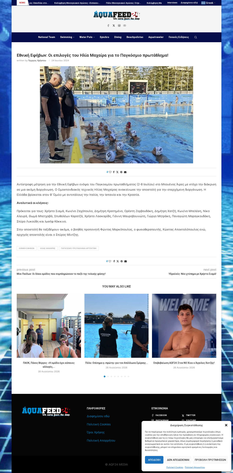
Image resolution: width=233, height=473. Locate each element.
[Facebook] (108, 25)
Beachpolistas (135, 37)
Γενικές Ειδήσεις (179, 37)
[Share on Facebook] (113, 172)
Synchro (104, 37)
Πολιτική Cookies (174, 467)
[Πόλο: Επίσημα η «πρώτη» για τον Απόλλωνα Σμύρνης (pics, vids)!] (116, 326)
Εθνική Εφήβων (26, 248)
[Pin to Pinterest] (121, 172)
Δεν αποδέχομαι (178, 459)
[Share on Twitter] (117, 172)
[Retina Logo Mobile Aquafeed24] (46, 411)
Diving (117, 37)
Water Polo (85, 37)
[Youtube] (124, 25)
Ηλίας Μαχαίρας (47, 248)
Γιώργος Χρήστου (37, 60)
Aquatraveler (156, 37)
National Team (46, 37)
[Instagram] (119, 25)
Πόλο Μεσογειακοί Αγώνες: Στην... (100, 3)
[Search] (195, 37)
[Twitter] (114, 25)
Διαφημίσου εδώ (189, 3)
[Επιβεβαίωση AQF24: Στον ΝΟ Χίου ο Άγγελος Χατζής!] (184, 326)
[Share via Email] (125, 172)
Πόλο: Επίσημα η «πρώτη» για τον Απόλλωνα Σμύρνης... (116, 362)
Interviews (172, 3)
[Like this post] (110, 172)
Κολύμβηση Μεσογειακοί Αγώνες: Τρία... (144, 3)
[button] (226, 425)
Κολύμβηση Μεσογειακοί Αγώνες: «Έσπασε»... (54, 3)
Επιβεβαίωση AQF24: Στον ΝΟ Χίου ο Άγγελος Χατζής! (184, 362)
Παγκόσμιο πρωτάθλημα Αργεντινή (78, 248)
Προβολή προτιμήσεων (210, 459)
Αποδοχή (154, 459)
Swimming (66, 37)
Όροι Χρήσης (96, 432)
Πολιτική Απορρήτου (195, 467)
